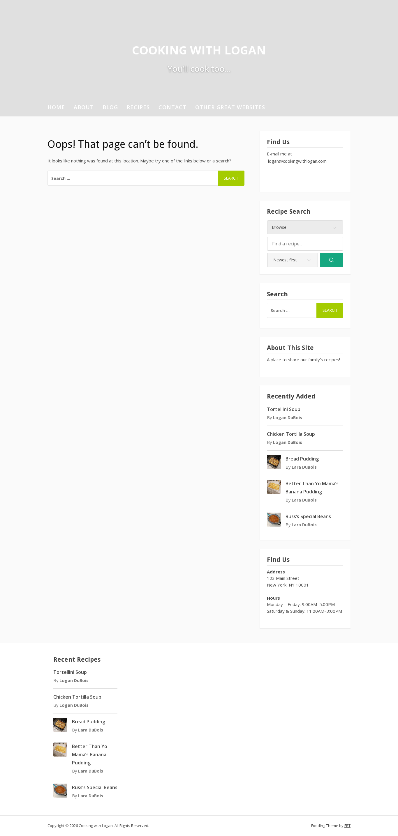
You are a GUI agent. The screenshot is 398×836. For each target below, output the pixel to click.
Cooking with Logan (199, 50)
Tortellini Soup (283, 409)
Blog (110, 107)
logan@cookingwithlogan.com (297, 161)
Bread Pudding (302, 459)
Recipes (138, 107)
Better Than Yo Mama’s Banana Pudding (89, 754)
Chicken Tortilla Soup (291, 434)
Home (56, 107)
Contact (172, 107)
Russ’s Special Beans (308, 516)
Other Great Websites (230, 107)
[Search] (331, 260)
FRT (347, 825)
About (84, 107)
